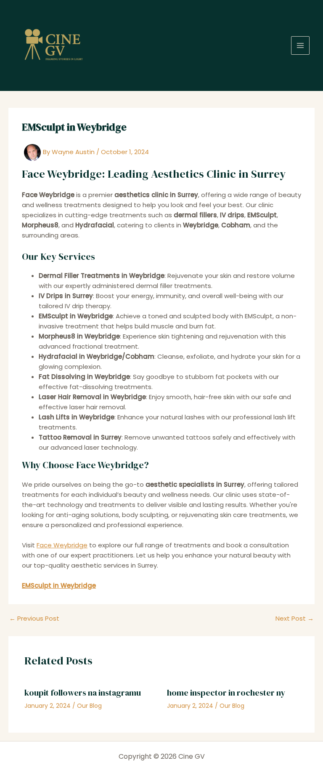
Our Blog (89, 705)
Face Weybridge (62, 545)
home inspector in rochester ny (226, 693)
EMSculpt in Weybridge (59, 585)
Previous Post (34, 618)
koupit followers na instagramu (82, 693)
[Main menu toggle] (300, 45)
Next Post (294, 618)
